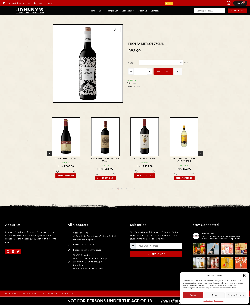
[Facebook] (13, 251)
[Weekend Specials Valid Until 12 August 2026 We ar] (227, 249)
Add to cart (163, 71)
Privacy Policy (219, 301)
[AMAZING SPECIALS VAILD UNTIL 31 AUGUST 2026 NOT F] (213, 249)
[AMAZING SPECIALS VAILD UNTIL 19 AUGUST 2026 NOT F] (227, 263)
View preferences (236, 295)
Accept (193, 295)
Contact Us (155, 10)
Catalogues (127, 10)
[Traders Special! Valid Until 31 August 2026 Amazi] (199, 249)
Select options (66, 178)
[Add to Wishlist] (178, 71)
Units (130, 63)
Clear (186, 63)
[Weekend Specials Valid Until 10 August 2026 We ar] (213, 263)
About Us (143, 10)
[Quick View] (74, 174)
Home (92, 10)
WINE (138, 86)
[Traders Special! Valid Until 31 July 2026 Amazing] (241, 263)
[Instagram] (7, 251)
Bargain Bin (113, 10)
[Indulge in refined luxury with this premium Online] (241, 249)
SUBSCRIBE (158, 254)
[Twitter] (18, 251)
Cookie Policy (208, 301)
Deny (214, 295)
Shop (101, 10)
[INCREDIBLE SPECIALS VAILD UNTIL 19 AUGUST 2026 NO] (199, 263)
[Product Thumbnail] (115, 29)
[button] (244, 275)
